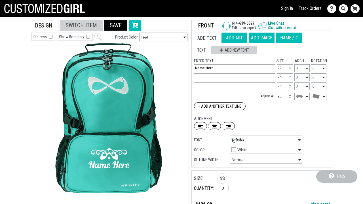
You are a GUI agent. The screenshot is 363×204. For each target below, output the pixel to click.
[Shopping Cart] (356, 8)
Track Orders (310, 8)
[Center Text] (214, 126)
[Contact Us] (333, 8)
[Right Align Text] (228, 126)
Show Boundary (72, 37)
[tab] (43, 25)
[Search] (345, 8)
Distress (40, 37)
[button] (115, 25)
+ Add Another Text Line (219, 106)
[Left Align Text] (200, 126)
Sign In (287, 8)
